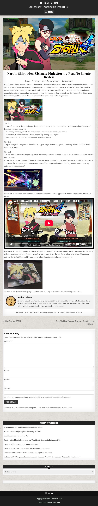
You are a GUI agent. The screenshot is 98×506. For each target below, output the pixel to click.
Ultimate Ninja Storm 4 (74, 312)
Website (7, 388)
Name (7, 371)
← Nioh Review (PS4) (11, 321)
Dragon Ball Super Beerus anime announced (22, 444)
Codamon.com (49, 3)
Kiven (28, 81)
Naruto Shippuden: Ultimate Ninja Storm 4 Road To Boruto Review (49, 75)
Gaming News (68, 81)
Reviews (50, 312)
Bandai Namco (28, 312)
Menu (50, 12)
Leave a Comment (54, 81)
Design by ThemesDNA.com (49, 502)
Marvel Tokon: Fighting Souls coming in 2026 (22, 432)
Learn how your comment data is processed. (54, 408)
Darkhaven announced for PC (16, 436)
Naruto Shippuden (40, 312)
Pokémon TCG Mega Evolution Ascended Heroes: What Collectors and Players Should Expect (42, 457)
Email (7, 379)
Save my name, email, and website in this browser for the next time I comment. (39, 397)
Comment (8, 341)
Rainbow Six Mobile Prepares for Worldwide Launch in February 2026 (33, 440)
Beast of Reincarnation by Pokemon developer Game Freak (28, 453)
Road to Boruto (59, 312)
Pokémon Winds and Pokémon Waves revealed (23, 427)
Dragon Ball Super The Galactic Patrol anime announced (27, 448)
